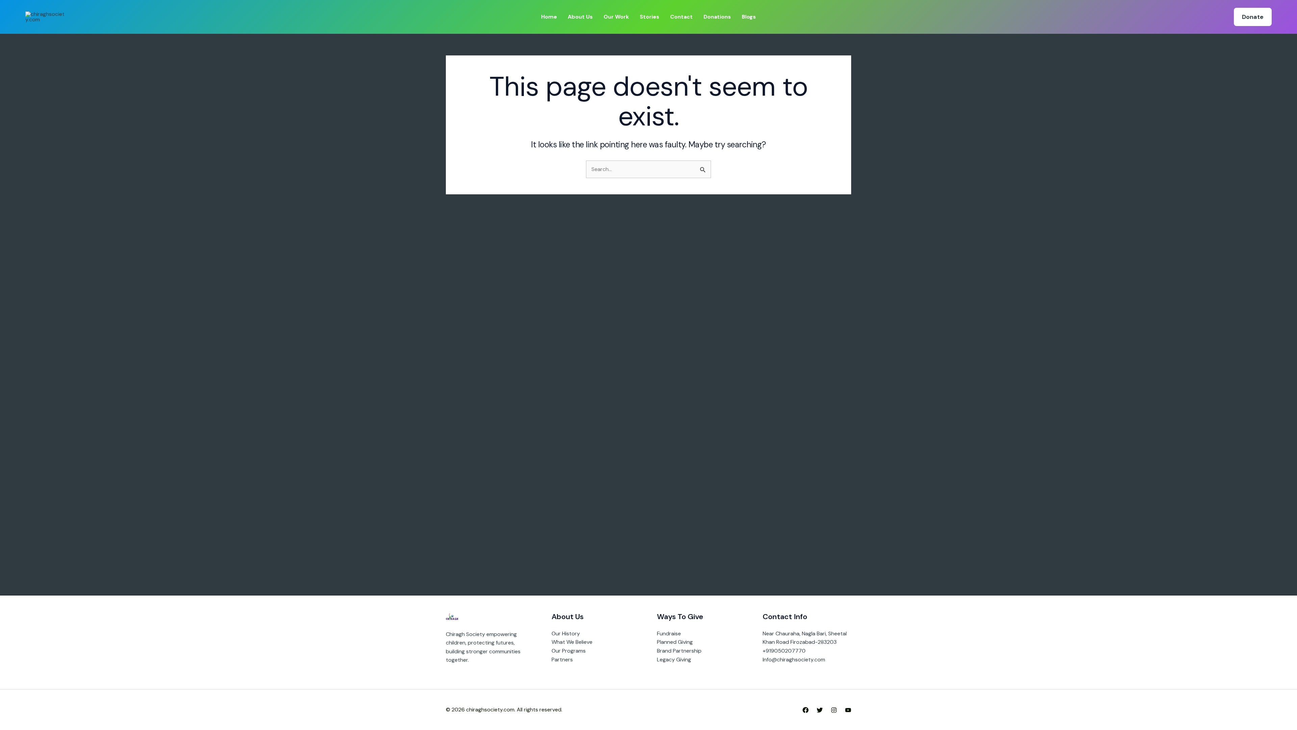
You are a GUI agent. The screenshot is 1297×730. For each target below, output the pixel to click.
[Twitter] (820, 710)
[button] (1253, 17)
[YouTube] (848, 710)
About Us (580, 16)
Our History (566, 633)
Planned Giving (675, 642)
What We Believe (572, 642)
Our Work (616, 16)
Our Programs (569, 650)
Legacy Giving (674, 659)
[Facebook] (806, 710)
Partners (562, 659)
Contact (681, 16)
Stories (649, 16)
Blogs (749, 16)
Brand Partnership (679, 650)
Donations (717, 16)
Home (549, 16)
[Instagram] (834, 710)
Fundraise (669, 633)
